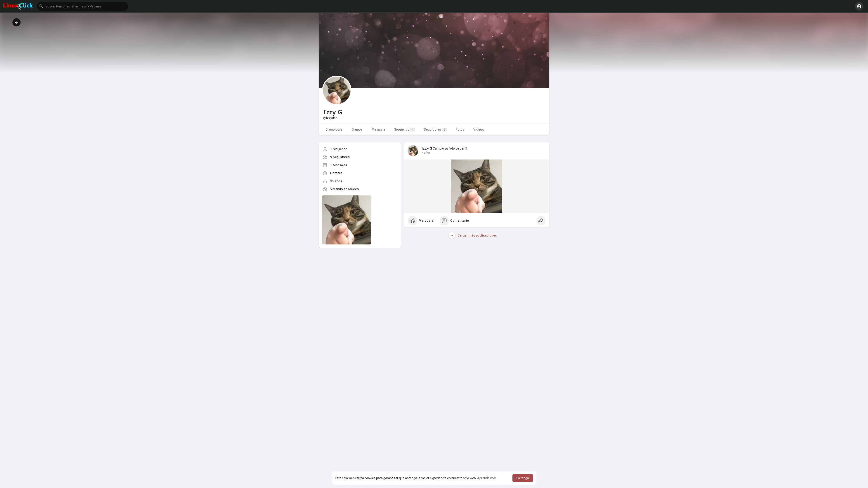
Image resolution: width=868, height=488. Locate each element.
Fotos (460, 129)
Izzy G (427, 148)
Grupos (357, 129)
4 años (426, 152)
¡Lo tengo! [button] (523, 478)
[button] (82, 6)
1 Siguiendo (338, 149)
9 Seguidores (340, 157)
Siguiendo (403, 129)
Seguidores (434, 129)
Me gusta (378, 129)
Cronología (334, 129)
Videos (478, 129)
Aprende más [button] (487, 478)
